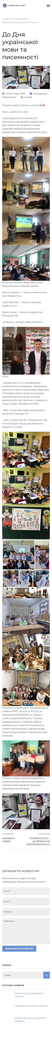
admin (29, 97)
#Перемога (8, 778)
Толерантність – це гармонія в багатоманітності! (38, 841)
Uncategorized (40, 93)
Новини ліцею (9, 97)
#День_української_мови (15, 112)
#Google (34, 711)
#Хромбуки (8, 707)
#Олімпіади (8, 282)
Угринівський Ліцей (30, 105)
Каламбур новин (8, 840)
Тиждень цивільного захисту (31, 1005)
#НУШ (5, 376)
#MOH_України (19, 711)
